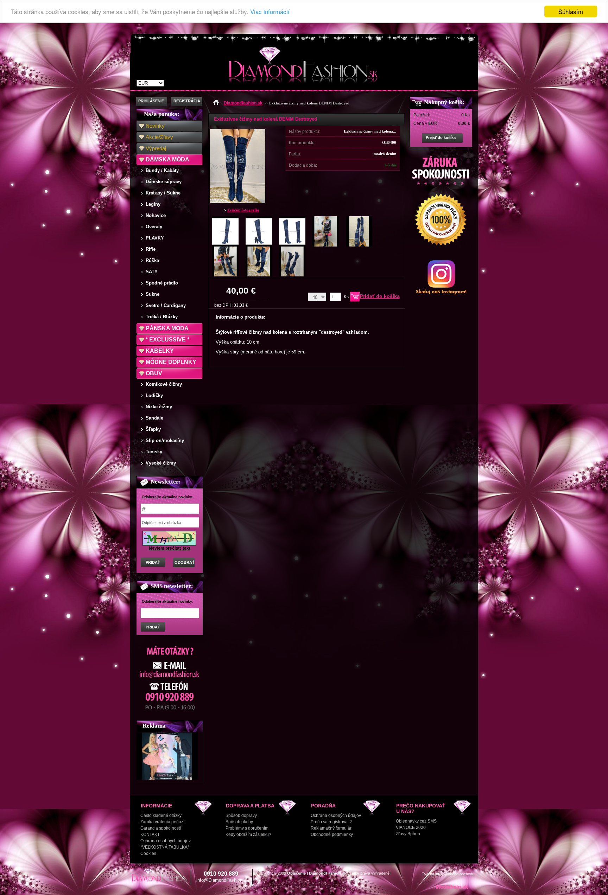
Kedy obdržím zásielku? (248, 834)
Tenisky (154, 451)
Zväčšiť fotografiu (243, 210)
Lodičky (154, 395)
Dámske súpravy (164, 181)
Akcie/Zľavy (159, 137)
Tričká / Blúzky (162, 316)
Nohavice (156, 215)
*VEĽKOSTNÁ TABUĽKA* (164, 847)
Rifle (151, 249)
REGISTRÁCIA (186, 101)
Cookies (148, 853)
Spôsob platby (239, 821)
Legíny (153, 204)
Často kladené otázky (161, 815)
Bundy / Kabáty (162, 170)
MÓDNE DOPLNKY (171, 362)
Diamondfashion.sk (243, 103)
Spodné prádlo (162, 283)
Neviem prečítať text (169, 548)
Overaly (154, 226)
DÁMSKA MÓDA (167, 159)
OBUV (154, 373)
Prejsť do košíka (441, 137)
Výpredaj (156, 148)
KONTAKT (150, 834)
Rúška (152, 260)
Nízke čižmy (159, 406)
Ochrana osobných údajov (165, 840)
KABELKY (160, 351)
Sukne (152, 294)
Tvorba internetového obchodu (448, 874)
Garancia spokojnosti (160, 828)
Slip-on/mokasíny (165, 440)
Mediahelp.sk (452, 887)
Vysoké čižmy (161, 463)
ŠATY (152, 271)
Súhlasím (570, 11)
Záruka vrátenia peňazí (162, 821)
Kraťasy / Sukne (163, 193)
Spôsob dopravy (241, 815)
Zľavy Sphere (409, 833)
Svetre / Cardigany (166, 305)
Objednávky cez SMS (416, 821)
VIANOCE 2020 (411, 827)
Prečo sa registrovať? (331, 821)
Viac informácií (270, 11)
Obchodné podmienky (332, 834)
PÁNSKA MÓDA (167, 328)
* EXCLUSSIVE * (167, 340)
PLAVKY (155, 238)
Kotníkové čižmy (164, 384)
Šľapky (153, 429)
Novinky (155, 126)
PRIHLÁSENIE (151, 101)
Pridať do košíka (380, 296)
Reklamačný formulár (331, 828)
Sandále (154, 418)
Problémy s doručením (247, 828)
